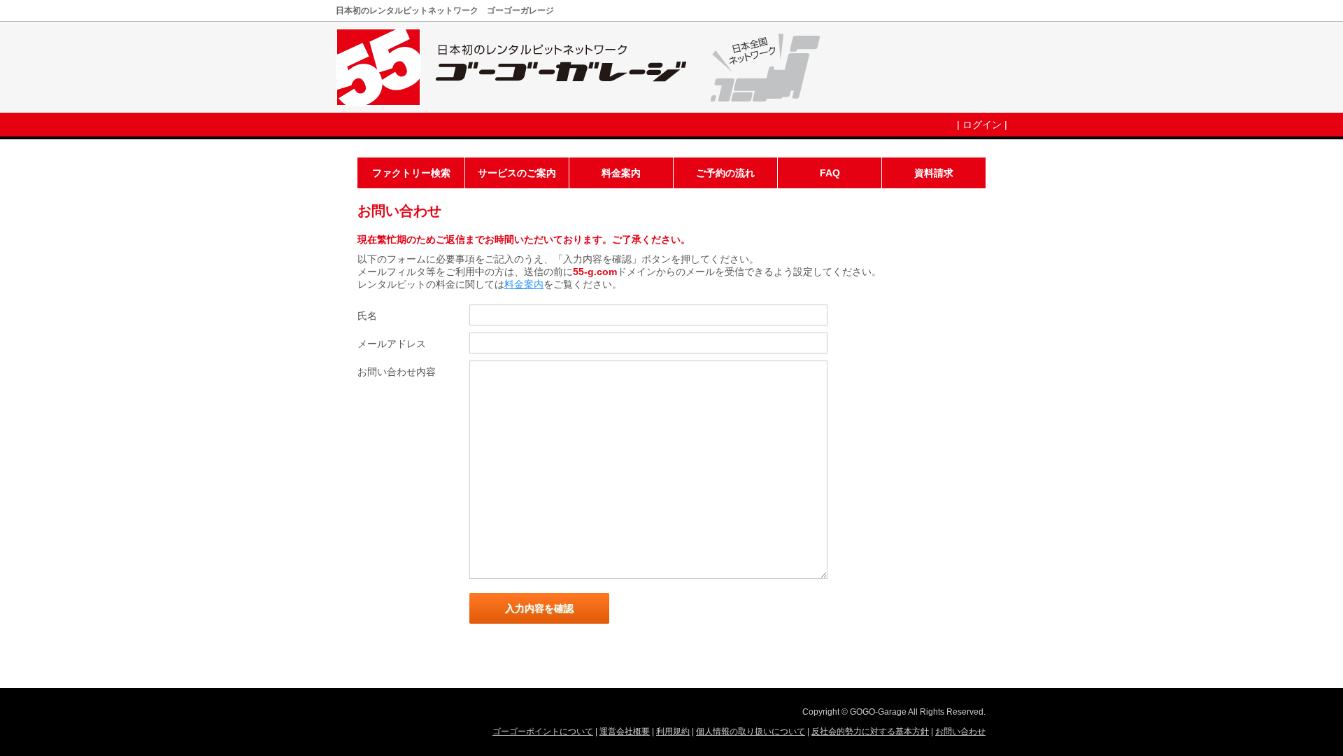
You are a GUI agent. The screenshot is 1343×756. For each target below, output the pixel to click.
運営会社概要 (624, 731)
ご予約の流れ (725, 172)
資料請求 (933, 172)
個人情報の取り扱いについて (750, 731)
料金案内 (621, 172)
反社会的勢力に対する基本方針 (870, 731)
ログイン (982, 124)
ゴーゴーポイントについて (542, 731)
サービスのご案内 (517, 172)
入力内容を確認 (539, 608)
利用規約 (673, 731)
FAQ (830, 172)
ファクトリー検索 (411, 172)
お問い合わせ (960, 731)
